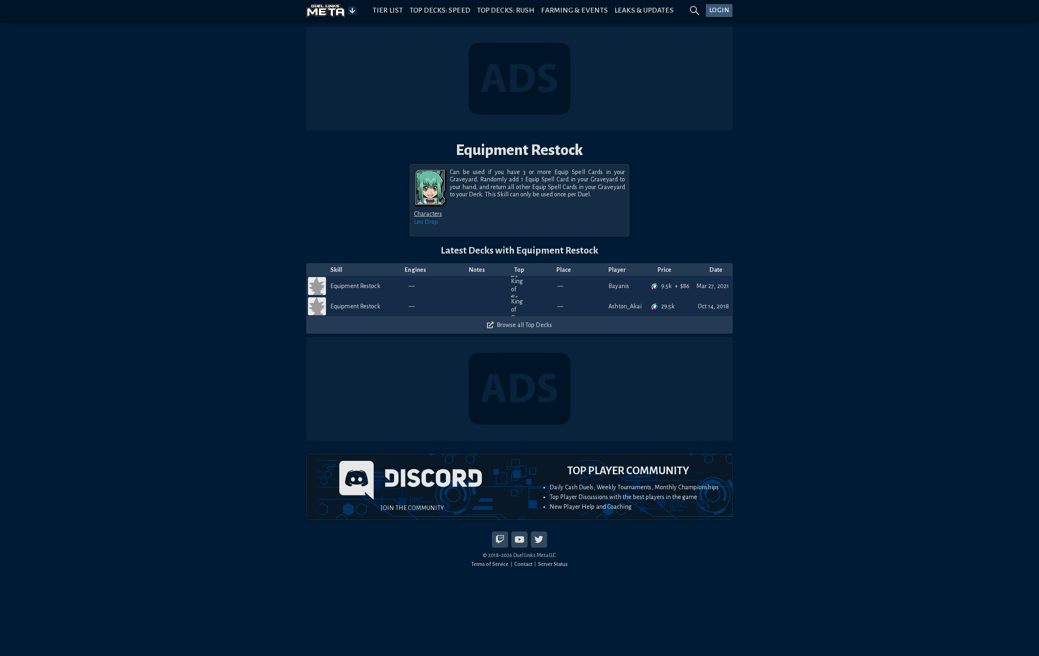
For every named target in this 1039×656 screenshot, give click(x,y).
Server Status (553, 564)
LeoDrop (426, 222)
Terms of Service (490, 564)
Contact (523, 564)
